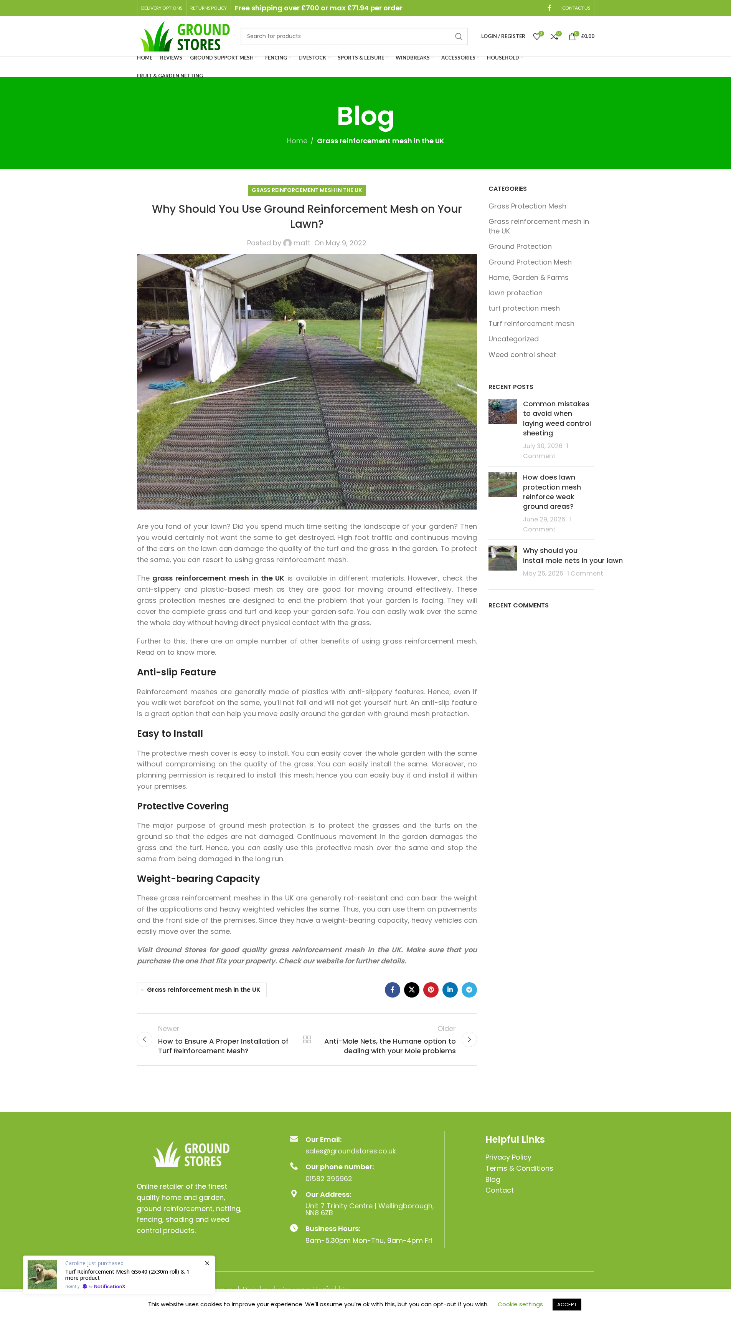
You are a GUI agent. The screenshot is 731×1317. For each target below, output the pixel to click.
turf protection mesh (524, 308)
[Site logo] (185, 35)
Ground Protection (520, 246)
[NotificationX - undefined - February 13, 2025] (119, 1275)
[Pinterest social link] (431, 990)
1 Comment (585, 573)
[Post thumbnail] (502, 429)
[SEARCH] (459, 36)
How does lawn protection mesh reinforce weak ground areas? (552, 491)
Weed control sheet (522, 354)
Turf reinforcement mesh (531, 323)
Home (297, 141)
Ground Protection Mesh (530, 262)
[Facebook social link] (549, 8)
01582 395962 (328, 1178)
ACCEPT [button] (567, 1304)
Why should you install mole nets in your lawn (574, 555)
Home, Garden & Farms (528, 277)
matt (302, 243)
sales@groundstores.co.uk (350, 1151)
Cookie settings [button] (520, 1304)
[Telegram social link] (469, 990)
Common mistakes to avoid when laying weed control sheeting (557, 418)
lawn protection (515, 293)
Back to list (307, 1039)
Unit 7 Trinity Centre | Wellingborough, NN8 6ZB (369, 1209)
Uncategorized (513, 339)
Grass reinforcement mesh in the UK (380, 141)
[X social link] (411, 990)
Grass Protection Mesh (527, 206)
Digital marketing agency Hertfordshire (296, 1289)
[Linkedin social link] (450, 990)
